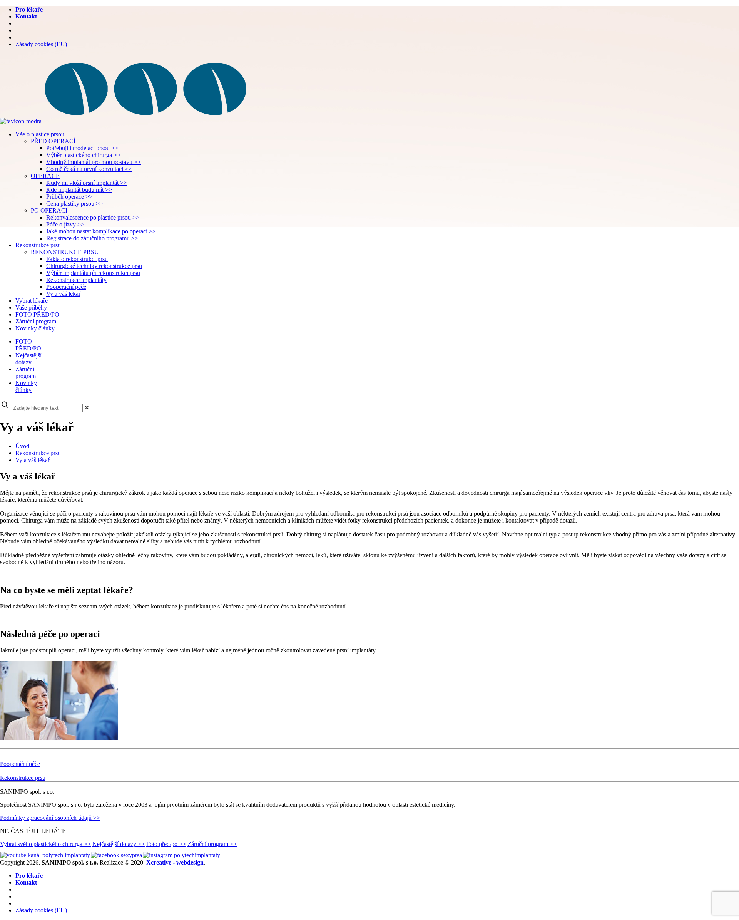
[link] (86, 407)
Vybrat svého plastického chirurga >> (45, 844)
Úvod (22, 446)
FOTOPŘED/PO (28, 345)
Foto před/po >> (166, 844)
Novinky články (26, 386)
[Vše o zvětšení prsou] (124, 121)
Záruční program (25, 372)
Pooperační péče (20, 764)
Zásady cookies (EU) (41, 44)
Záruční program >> (212, 844)
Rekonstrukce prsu (38, 453)
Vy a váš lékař (32, 460)
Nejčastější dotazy (28, 358)
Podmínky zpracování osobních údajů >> (50, 817)
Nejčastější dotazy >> (118, 844)
